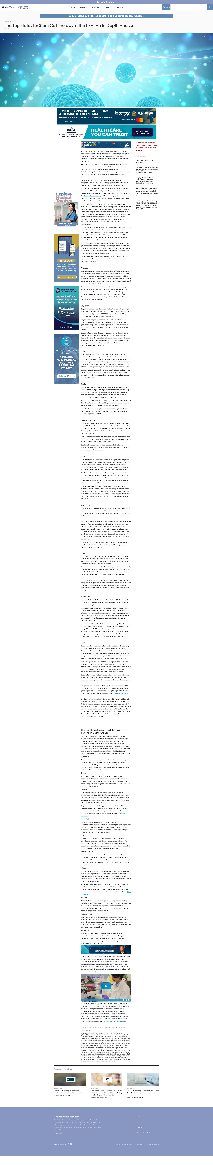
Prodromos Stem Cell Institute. (116, 1021)
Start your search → (121, 693)
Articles (139, 1122)
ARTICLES (83, 7)
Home (138, 1117)
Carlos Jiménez (12, 28)
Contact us (58, 1133)
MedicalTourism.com (143, 1132)
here (115, 714)
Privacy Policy (139, 1144)
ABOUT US (108, 7)
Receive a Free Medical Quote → (106, 2)
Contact (139, 1127)
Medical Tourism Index (92, 196)
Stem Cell (209, 34)
